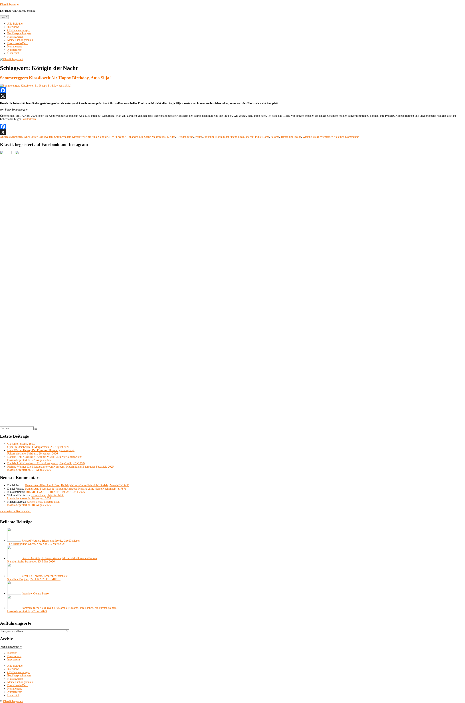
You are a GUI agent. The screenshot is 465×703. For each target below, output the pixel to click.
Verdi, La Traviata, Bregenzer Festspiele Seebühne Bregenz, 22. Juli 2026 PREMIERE (37, 577)
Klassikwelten (15, 36)
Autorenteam (14, 49)
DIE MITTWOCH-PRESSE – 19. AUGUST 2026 (55, 491)
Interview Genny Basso (35, 593)
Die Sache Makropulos (152, 136)
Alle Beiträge (15, 23)
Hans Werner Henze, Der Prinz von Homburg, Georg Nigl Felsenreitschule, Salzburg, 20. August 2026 (40, 452)
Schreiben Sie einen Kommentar (340, 136)
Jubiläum (208, 136)
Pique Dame (262, 136)
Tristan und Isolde (291, 136)
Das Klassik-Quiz (17, 43)
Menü (4, 17)
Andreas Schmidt (10, 136)
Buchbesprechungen (19, 33)
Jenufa (198, 136)
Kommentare (14, 46)
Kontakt (12, 652)
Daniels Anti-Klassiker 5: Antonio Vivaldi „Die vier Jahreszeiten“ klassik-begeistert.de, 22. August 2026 (44, 458)
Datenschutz (14, 656)
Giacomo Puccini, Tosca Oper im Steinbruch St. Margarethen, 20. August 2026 (38, 445)
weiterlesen (29, 119)
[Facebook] (232, 90)
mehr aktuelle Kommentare (15, 511)
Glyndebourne (185, 136)
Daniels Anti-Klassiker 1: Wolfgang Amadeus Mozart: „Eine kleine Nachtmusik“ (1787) (75, 488)
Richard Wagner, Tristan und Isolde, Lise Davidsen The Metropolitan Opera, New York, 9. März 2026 (43, 542)
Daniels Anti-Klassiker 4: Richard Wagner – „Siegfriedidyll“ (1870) (46, 463)
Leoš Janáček (246, 136)
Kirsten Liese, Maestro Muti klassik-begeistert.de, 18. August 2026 (35, 497)
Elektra (171, 136)
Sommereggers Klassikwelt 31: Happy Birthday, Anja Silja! (55, 77)
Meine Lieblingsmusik (20, 39)
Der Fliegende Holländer (123, 136)
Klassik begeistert (10, 4)
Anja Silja (91, 136)
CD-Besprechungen (18, 30)
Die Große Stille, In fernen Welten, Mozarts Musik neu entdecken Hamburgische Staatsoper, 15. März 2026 (52, 560)
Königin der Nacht (226, 136)
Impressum (13, 659)
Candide (103, 136)
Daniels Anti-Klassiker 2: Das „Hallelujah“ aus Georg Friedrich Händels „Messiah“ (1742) (77, 485)
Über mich (13, 53)
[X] (232, 96)
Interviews (13, 26)
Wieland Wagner (312, 136)
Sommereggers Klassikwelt (69, 136)
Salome (275, 136)
